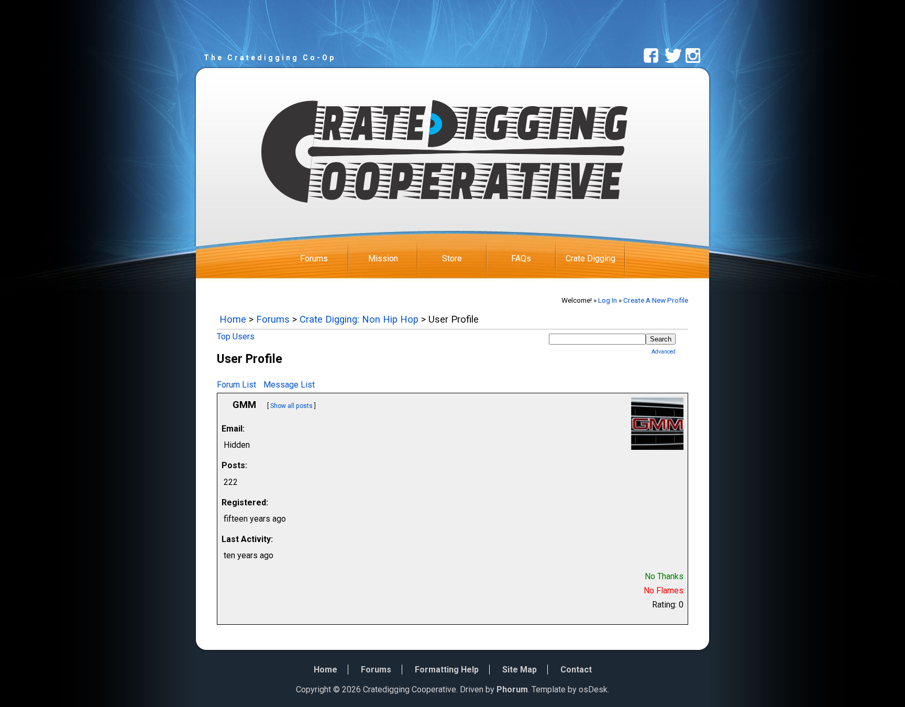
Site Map (519, 670)
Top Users (236, 336)
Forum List (236, 385)
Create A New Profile (655, 300)
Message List (289, 385)
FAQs (521, 258)
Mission (383, 258)
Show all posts (291, 406)
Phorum (512, 689)
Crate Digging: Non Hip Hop (359, 319)
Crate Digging (590, 258)
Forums (314, 258)
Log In (607, 300)
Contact (576, 670)
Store (452, 258)
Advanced (664, 351)
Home (232, 319)
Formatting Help (447, 670)
